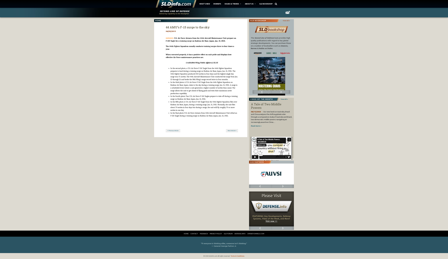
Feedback (204, 234)
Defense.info (239, 234)
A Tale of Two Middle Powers (266, 106)
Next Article (231, 130)
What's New (204, 4)
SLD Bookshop (266, 4)
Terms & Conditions (237, 256)
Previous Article (173, 130)
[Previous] (262, 92)
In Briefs (217, 4)
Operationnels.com (255, 234)
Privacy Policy (216, 234)
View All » (286, 20)
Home (186, 234)
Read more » (256, 126)
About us (249, 4)
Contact (194, 234)
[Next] (280, 92)
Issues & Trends (232, 4)
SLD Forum (228, 234)
